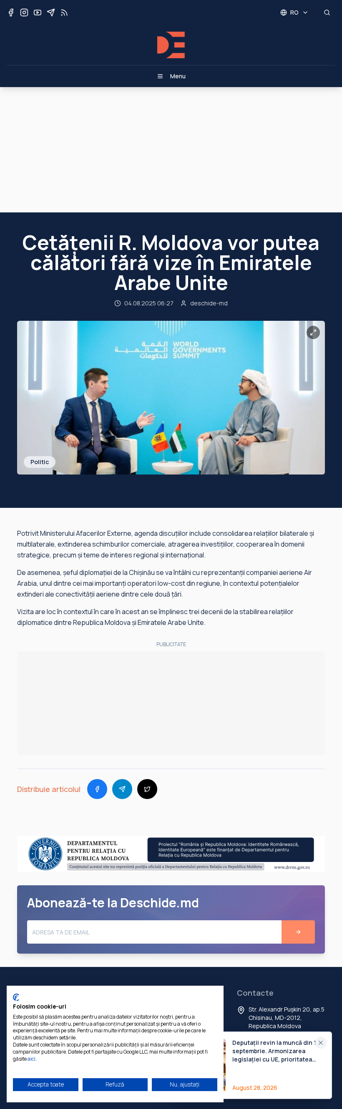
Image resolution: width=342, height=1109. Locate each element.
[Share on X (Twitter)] (147, 789)
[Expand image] (313, 332)
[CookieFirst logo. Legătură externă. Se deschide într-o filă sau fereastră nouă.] (16, 997)
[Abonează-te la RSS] (64, 12)
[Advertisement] (171, 149)
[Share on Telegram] (122, 789)
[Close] (321, 1043)
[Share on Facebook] (97, 789)
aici (31, 1058)
